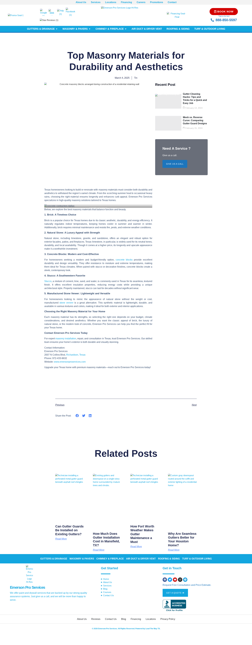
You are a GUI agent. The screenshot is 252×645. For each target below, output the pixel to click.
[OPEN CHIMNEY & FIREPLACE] (125, 29)
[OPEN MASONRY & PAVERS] (89, 29)
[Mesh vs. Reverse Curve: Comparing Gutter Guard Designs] (168, 123)
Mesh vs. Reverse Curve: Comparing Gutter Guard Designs (195, 120)
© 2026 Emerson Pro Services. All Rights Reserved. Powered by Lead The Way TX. (126, 629)
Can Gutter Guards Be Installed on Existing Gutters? (69, 530)
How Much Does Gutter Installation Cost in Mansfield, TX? (106, 539)
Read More (61, 539)
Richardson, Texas (75, 354)
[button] (77, 415)
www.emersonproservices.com (70, 362)
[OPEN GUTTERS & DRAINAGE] (56, 29)
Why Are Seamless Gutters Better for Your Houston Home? (182, 539)
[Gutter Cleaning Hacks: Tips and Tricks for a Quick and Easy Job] (168, 101)
